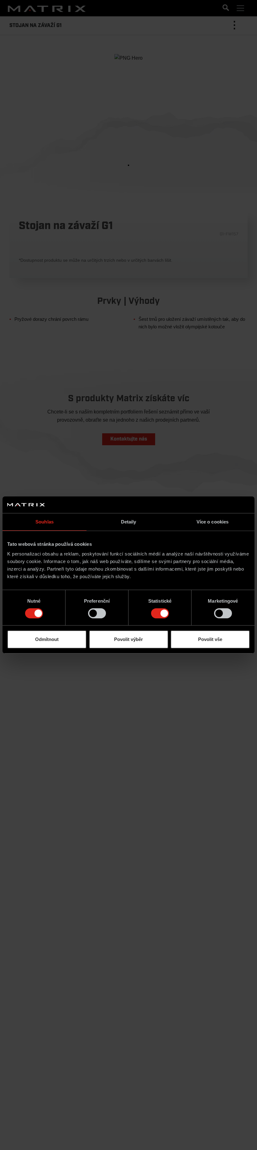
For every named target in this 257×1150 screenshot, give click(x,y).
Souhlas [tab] (44, 521)
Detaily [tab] (128, 521)
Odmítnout (47, 639)
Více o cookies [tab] (212, 521)
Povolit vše (210, 639)
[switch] (97, 613)
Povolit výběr (128, 639)
